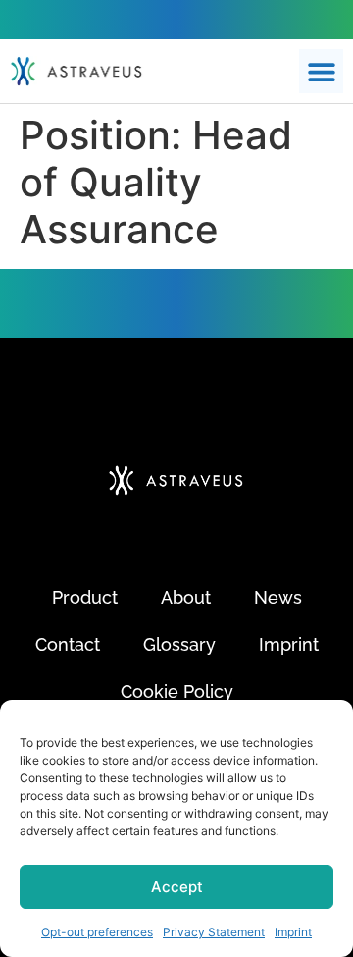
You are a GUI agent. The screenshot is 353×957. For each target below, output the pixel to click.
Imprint (293, 932)
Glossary (179, 644)
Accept (177, 886)
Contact (67, 644)
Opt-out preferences (97, 932)
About (186, 597)
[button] (321, 71)
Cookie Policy (177, 691)
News (278, 597)
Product (85, 597)
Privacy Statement (214, 932)
